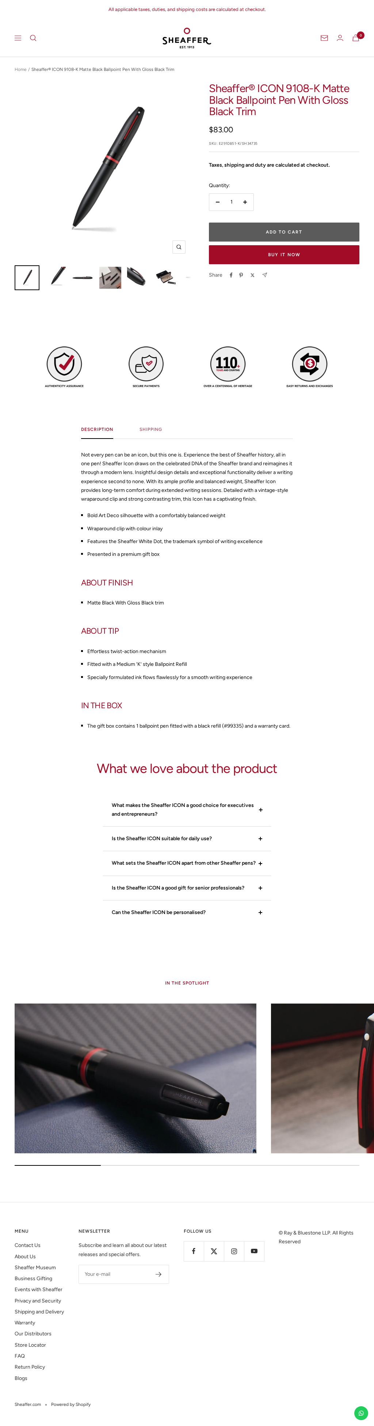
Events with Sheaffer (38, 1289)
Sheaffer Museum (35, 1267)
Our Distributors (33, 1334)
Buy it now (284, 254)
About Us (25, 1257)
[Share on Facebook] (231, 275)
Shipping (151, 429)
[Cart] (355, 37)
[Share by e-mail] (264, 275)
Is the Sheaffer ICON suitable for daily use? (162, 838)
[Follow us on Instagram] (234, 1251)
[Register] (159, 1274)
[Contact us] (361, 1413)
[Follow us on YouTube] (254, 1251)
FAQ (20, 1356)
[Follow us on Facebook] (194, 1251)
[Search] (33, 38)
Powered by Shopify (71, 1404)
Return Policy (30, 1367)
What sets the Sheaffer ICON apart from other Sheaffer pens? (184, 863)
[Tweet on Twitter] (252, 275)
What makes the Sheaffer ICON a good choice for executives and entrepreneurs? (183, 809)
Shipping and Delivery (39, 1312)
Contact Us (28, 1245)
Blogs (21, 1378)
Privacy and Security (38, 1301)
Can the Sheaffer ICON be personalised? (159, 912)
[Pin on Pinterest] (241, 275)
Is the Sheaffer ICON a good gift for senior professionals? (178, 888)
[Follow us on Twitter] (214, 1251)
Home (21, 69)
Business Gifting (33, 1278)
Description (97, 429)
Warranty (25, 1323)
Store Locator (30, 1345)
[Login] (340, 38)
